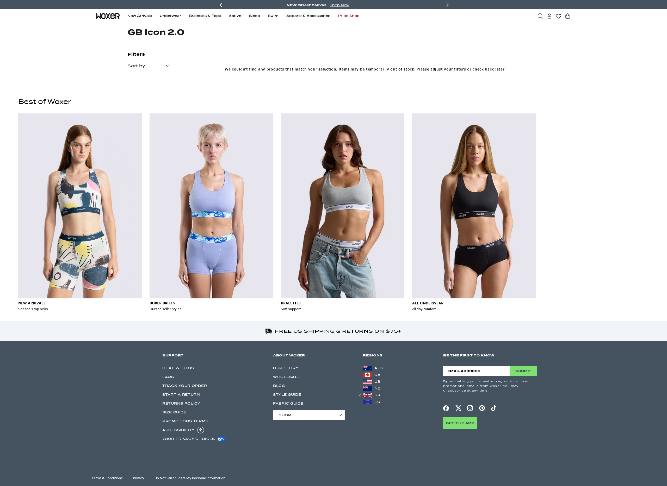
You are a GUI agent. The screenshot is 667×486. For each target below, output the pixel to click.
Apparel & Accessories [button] (308, 16)
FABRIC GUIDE (288, 403)
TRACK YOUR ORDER (184, 386)
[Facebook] (446, 408)
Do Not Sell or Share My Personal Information (190, 478)
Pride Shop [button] (349, 16)
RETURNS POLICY (181, 403)
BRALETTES (291, 302)
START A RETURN (181, 395)
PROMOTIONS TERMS (185, 421)
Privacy (138, 478)
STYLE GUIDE (287, 395)
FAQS (168, 377)
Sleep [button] (254, 16)
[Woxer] (108, 16)
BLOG (279, 386)
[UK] (367, 395)
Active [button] (235, 16)
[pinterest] (482, 408)
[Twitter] (458, 408)
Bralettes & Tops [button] (205, 16)
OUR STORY (285, 368)
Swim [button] (273, 16)
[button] (540, 16)
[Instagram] (470, 408)
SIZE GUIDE (174, 412)
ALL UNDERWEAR (427, 302)
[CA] (367, 375)
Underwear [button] (170, 16)
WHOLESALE (286, 377)
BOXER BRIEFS (162, 302)
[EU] (367, 402)
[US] (367, 381)
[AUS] (367, 368)
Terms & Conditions (107, 478)
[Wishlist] (558, 16)
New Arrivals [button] (139, 16)
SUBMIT (523, 371)
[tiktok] (493, 408)
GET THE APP (460, 423)
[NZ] (367, 388)
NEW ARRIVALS (32, 302)
